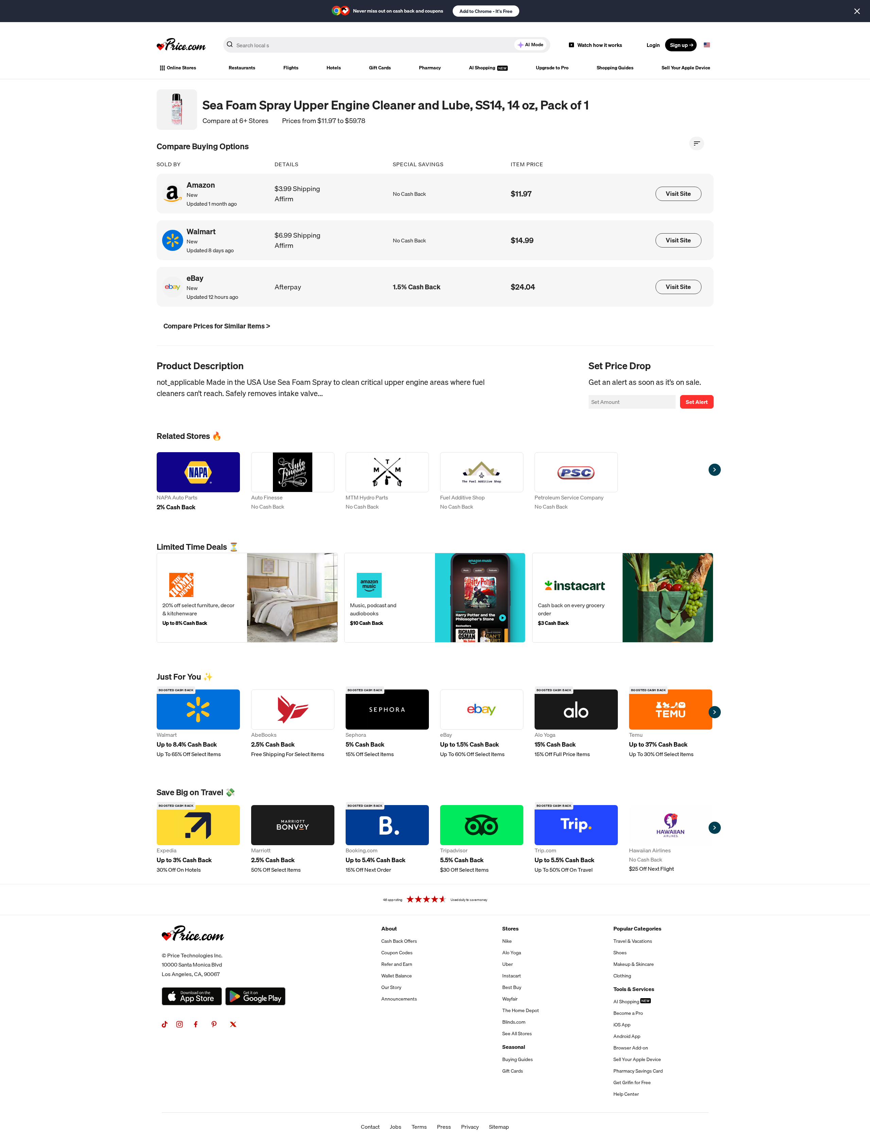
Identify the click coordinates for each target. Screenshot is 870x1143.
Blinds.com (513, 1022)
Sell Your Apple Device (686, 67)
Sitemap (499, 1127)
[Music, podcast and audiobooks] (435, 597)
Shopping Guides (615, 67)
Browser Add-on (630, 1048)
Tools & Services (633, 989)
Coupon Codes (397, 952)
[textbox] (707, 45)
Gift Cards (380, 67)
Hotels (334, 67)
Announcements (399, 999)
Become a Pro (628, 1013)
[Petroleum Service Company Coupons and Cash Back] (576, 482)
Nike (507, 941)
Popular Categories (637, 928)
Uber (507, 964)
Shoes (620, 952)
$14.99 (522, 240)
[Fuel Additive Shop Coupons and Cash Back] (481, 482)
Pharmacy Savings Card (638, 1071)
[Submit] (230, 46)
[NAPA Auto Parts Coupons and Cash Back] (198, 482)
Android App (626, 1036)
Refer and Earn (396, 964)
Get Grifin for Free (632, 1082)
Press (444, 1127)
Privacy (470, 1127)
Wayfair (510, 999)
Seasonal (513, 1047)
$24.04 (523, 287)
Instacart (511, 975)
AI (534, 44)
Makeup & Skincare (633, 964)
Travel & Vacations (632, 941)
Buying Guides (517, 1059)
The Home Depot (520, 1010)
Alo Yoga (511, 952)
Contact (370, 1127)
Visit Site (678, 194)
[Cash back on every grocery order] (623, 597)
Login (653, 45)
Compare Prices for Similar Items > (216, 326)
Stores (510, 928)
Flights (290, 67)
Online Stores (181, 67)
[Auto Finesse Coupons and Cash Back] (292, 482)
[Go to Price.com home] (181, 44)
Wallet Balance (396, 975)
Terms (419, 1127)
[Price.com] (193, 948)
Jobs (395, 1127)
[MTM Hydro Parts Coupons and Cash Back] (387, 482)
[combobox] (386, 45)
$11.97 (521, 194)
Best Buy (511, 987)
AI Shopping (482, 67)
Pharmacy (430, 67)
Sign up (679, 45)
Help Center (626, 1094)
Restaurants (242, 67)
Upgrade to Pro (552, 67)
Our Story (391, 987)
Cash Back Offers (399, 941)
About (389, 928)
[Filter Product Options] (696, 143)
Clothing (622, 975)
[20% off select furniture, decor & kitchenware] (247, 597)
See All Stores (517, 1033)
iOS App (621, 1024)
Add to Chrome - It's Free (485, 11)
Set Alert (697, 401)
